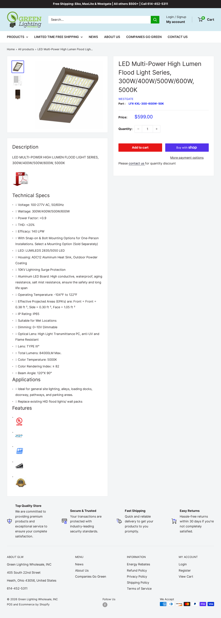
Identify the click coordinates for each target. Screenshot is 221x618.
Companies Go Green (144, 37)
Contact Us (178, 37)
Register (185, 570)
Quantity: (125, 129)
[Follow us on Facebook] (105, 604)
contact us (137, 163)
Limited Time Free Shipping (56, 37)
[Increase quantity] (156, 129)
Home (11, 49)
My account (175, 22)
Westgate (125, 99)
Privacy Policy (137, 576)
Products (15, 37)
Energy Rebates (138, 564)
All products (26, 49)
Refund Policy (137, 570)
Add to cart (140, 147)
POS (9, 604)
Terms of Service (139, 588)
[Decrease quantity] (138, 129)
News (93, 37)
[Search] (155, 19)
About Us (112, 37)
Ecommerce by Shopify (34, 604)
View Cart (186, 576)
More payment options (187, 157)
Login (183, 564)
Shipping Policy (138, 582)
